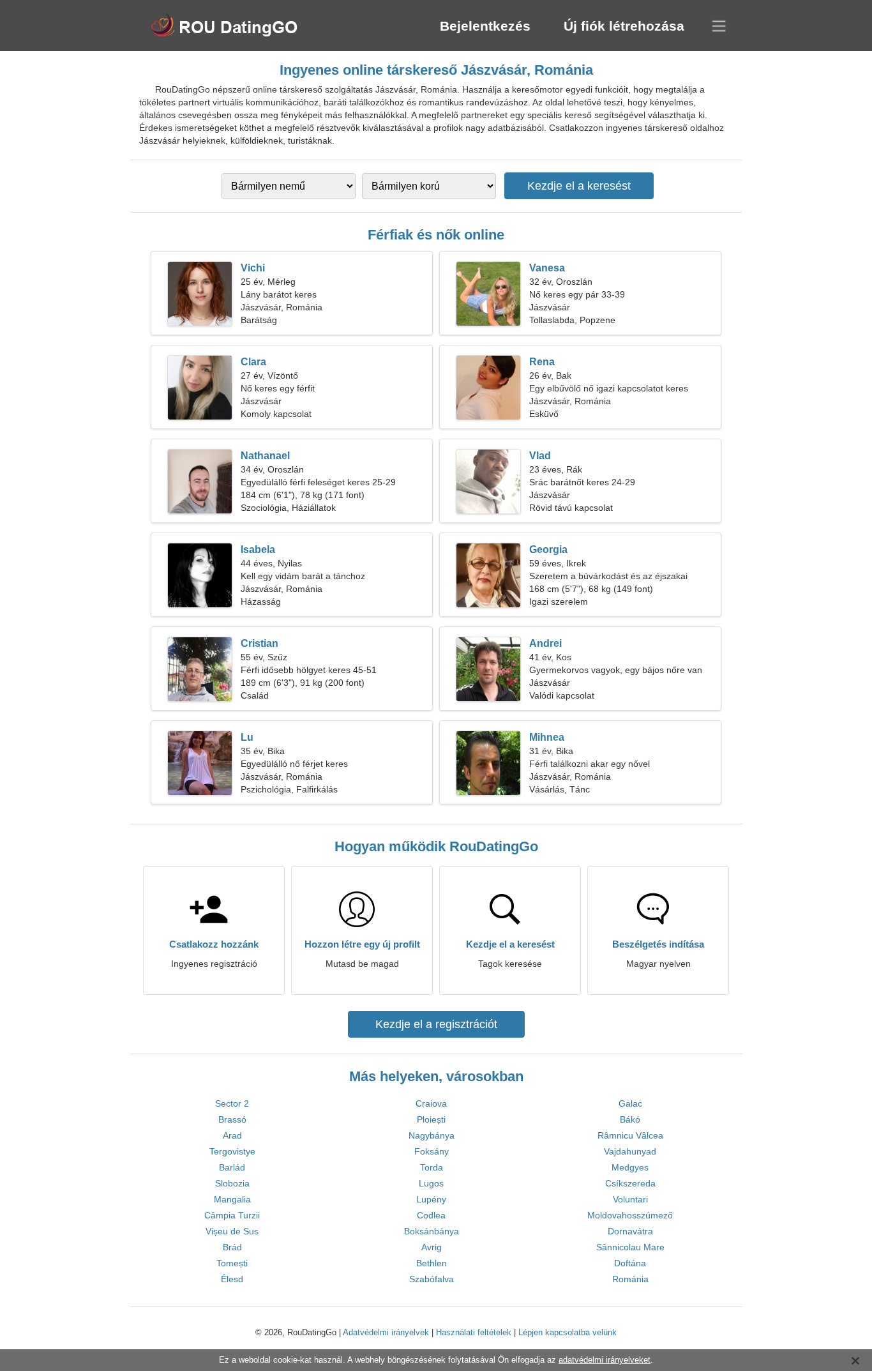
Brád (232, 1247)
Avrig (431, 1247)
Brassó (232, 1119)
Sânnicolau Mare (630, 1247)
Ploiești (431, 1119)
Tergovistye (232, 1151)
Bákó (630, 1119)
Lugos (431, 1183)
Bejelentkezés (485, 26)
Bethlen (431, 1263)
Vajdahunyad (630, 1151)
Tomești (232, 1263)
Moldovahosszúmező (630, 1215)
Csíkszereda (630, 1183)
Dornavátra (630, 1231)
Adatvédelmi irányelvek (386, 1332)
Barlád (232, 1167)
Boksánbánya (431, 1231)
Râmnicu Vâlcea (630, 1135)
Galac (630, 1103)
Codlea (431, 1215)
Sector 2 (232, 1103)
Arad (232, 1135)
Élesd (232, 1279)
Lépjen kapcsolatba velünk (567, 1332)
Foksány (431, 1151)
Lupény (431, 1199)
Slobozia (232, 1183)
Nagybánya (432, 1135)
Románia (630, 1279)
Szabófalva (431, 1279)
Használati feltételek (473, 1332)
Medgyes (630, 1167)
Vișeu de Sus (232, 1231)
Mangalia (232, 1199)
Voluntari (630, 1199)
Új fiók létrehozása (624, 26)
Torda (431, 1167)
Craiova (431, 1103)
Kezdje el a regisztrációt (436, 1024)
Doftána (630, 1263)
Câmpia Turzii (232, 1215)
